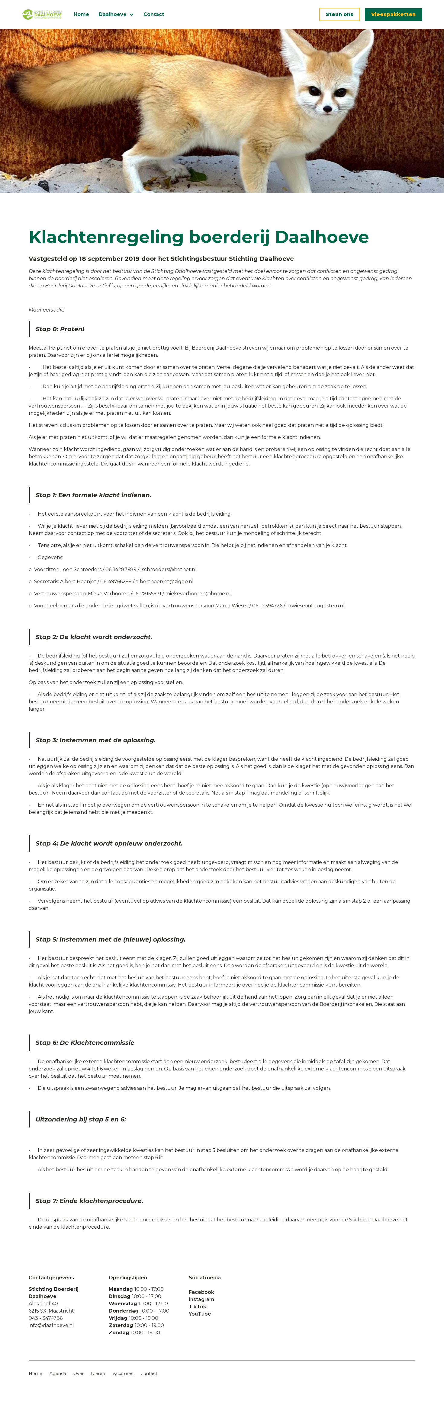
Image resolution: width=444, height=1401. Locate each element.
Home (81, 14)
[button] (116, 14)
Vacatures (122, 1373)
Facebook (201, 1292)
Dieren (98, 1373)
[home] (42, 14)
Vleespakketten (393, 14)
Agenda (58, 1373)
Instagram (201, 1299)
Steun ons (339, 14)
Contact (153, 14)
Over (78, 1373)
